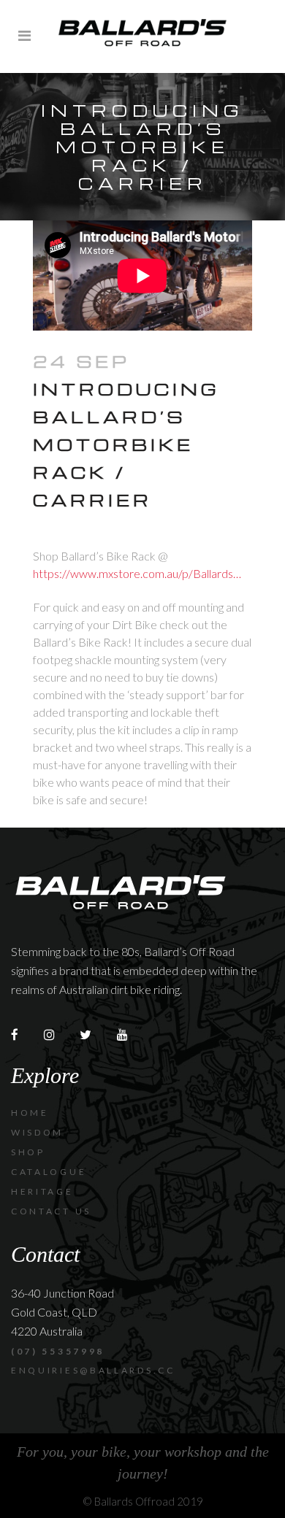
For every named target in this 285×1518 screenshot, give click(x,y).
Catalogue (48, 1171)
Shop (28, 1152)
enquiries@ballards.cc (93, 1370)
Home (30, 1112)
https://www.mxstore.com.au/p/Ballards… (137, 573)
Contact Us (51, 1211)
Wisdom (37, 1132)
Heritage (42, 1191)
